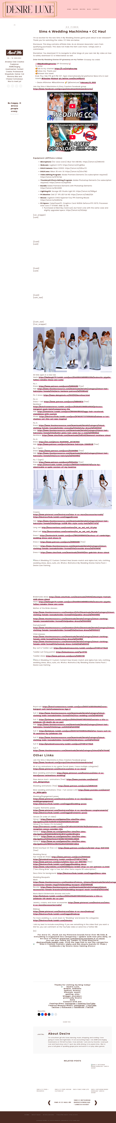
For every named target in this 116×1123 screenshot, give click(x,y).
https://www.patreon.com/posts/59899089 (58, 386)
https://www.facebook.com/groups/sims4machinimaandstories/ (63, 89)
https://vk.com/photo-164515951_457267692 (59, 442)
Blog (89, 9)
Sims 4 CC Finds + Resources (43, 1090)
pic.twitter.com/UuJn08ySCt (72, 78)
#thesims (46, 78)
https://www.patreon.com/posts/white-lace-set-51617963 (60, 862)
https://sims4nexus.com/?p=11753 (71, 652)
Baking (75, 9)
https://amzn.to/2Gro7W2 (76, 171)
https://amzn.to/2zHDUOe (51, 200)
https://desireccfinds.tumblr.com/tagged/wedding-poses (60, 804)
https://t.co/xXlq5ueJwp (66, 69)
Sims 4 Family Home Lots (81, 1089)
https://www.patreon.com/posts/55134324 (58, 462)
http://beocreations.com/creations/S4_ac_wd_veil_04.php (69, 531)
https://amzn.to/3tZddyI (76, 210)
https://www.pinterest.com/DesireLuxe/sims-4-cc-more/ (59, 769)
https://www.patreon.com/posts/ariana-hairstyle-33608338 (65, 444)
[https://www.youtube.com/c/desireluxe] (16, 86)
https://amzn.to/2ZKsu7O (76, 168)
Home (69, 9)
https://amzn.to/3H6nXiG (93, 162)
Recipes (82, 9)
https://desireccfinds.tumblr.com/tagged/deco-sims (81, 873)
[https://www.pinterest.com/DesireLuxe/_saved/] (20, 86)
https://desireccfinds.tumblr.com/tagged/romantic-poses (60, 813)
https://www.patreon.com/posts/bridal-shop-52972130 (83, 848)
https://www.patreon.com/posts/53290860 (58, 451)
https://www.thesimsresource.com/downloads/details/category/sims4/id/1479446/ (71, 750)
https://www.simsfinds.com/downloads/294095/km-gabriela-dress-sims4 (75, 552)
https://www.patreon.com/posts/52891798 (65, 656)
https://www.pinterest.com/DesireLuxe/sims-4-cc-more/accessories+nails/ (68, 514)
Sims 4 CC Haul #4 (62, 1102)
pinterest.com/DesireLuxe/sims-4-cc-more (82, 939)
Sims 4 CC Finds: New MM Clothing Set (63, 1090)
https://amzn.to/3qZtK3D (60, 182)
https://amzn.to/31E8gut (86, 191)
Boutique (36, 1114)
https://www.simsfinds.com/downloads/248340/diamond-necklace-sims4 (76, 435)
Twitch (89, 1007)
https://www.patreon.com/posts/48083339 (78, 786)
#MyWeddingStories (46, 64)
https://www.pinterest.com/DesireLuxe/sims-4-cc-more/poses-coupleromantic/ (70, 810)
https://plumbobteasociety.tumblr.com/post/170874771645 (81, 648)
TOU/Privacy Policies (67, 1114)
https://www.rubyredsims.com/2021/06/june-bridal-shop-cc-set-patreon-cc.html (71, 867)
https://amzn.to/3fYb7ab (51, 177)
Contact (96, 9)
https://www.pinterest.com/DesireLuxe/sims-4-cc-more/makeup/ (63, 911)
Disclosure (48, 1114)
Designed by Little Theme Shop (70, 1120)
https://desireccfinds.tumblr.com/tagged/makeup (56, 914)
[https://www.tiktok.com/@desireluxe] (8, 86)
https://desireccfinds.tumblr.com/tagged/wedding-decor (59, 864)
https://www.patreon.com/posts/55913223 (71, 857)
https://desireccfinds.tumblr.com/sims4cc (52, 920)
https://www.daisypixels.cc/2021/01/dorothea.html (67, 395)
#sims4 (54, 78)
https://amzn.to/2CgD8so (74, 165)
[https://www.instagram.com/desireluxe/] (12, 86)
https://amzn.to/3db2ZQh (82, 194)
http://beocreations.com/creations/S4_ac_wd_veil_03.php (69, 527)
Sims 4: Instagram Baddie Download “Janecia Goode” (99, 1091)
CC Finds (72, 27)
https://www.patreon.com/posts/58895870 (63, 402)
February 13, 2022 (88, 82)
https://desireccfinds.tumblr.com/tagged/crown (55, 517)
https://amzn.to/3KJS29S (51, 188)
